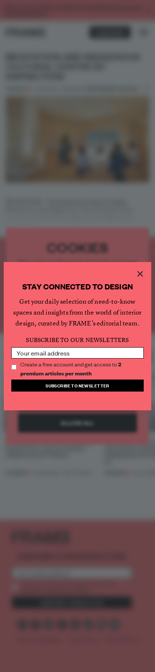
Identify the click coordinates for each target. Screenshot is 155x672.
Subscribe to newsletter (77, 385)
